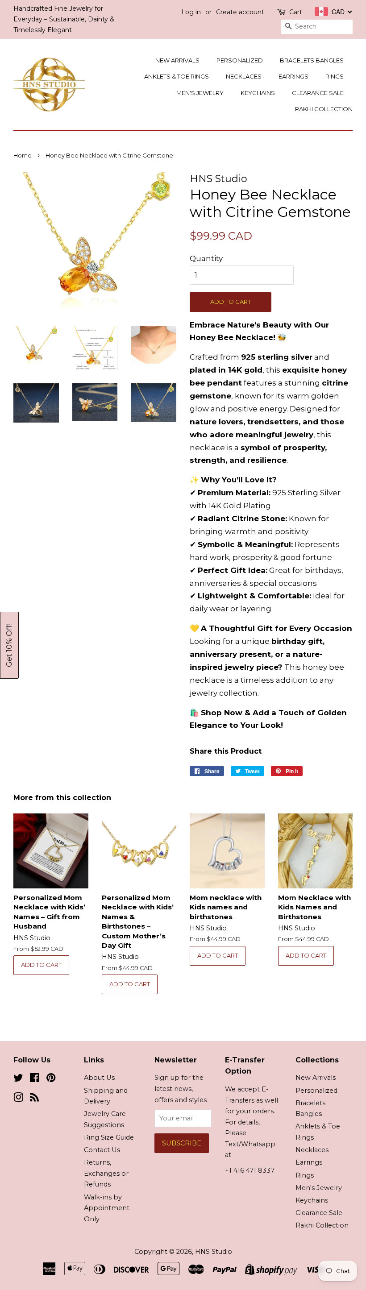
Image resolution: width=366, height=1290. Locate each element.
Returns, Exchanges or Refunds (106, 1173)
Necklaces (244, 76)
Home (22, 155)
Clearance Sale (318, 92)
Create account (240, 12)
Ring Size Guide (109, 1137)
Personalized (239, 60)
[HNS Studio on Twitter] (18, 1079)
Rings (334, 76)
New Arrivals (177, 60)
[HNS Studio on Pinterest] (51, 1079)
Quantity (206, 258)
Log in (191, 12)
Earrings (293, 76)
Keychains (258, 92)
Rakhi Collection (324, 108)
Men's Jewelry (200, 92)
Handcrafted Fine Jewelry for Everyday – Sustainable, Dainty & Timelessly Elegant (63, 19)
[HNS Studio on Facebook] (34, 1079)
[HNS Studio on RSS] (34, 1099)
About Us (99, 1078)
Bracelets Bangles (312, 60)
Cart (295, 12)
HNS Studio (213, 1252)
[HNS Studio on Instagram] (18, 1099)
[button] (9, 645)
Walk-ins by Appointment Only (106, 1208)
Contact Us (102, 1150)
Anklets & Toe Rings (176, 76)
